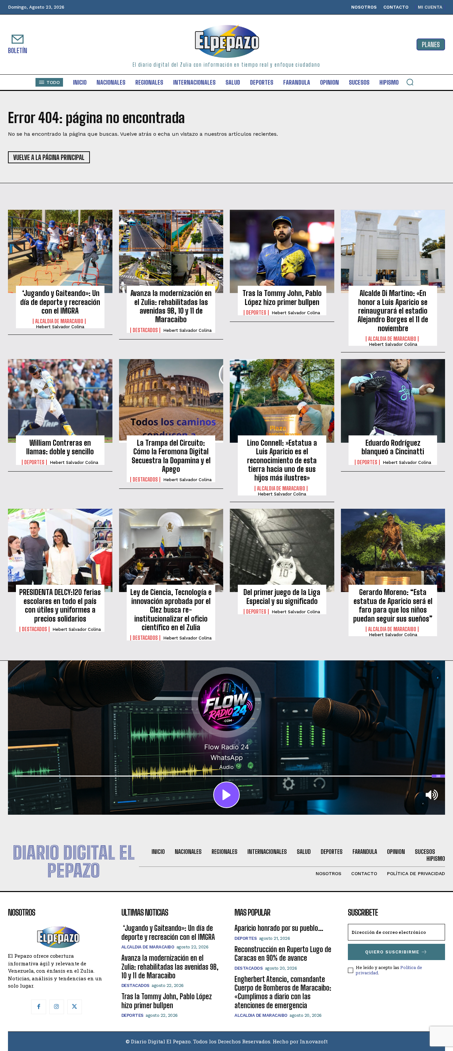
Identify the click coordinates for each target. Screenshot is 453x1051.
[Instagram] (56, 1007)
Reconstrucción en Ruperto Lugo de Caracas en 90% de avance (282, 953)
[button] (410, 82)
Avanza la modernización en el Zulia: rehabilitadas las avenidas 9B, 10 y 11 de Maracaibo (171, 306)
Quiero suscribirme (392, 951)
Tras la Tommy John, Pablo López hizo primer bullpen (282, 297)
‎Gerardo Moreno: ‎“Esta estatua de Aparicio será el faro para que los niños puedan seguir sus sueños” (392, 605)
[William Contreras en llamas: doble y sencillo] (60, 401)
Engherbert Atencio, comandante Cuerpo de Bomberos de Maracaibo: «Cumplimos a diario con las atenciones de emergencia (282, 992)
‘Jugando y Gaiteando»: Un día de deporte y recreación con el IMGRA (60, 302)
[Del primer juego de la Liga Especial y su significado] (282, 550)
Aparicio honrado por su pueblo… (278, 928)
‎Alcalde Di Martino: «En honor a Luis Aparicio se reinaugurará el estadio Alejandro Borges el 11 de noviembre (392, 311)
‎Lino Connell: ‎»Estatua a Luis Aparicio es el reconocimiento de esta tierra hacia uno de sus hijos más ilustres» (282, 460)
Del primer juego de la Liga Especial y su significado (281, 596)
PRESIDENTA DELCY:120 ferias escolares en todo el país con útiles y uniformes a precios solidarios (60, 605)
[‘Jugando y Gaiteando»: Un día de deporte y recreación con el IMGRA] (60, 251)
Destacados (145, 330)
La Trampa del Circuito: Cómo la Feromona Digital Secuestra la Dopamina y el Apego (171, 456)
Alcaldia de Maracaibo (59, 321)
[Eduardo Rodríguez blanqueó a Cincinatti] (393, 401)
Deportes (256, 312)
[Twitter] (74, 1007)
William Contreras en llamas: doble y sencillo (60, 447)
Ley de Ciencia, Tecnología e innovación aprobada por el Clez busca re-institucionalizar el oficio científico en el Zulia (171, 610)
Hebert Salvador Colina (60, 326)
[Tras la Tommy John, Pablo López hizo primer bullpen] (282, 251)
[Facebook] (38, 1007)
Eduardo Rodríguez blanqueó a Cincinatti (392, 447)
